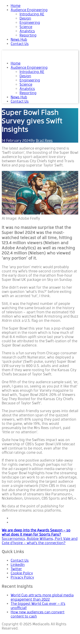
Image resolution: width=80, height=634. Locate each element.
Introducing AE (32, 14)
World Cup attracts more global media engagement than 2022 (42, 597)
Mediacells (15, 53)
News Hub (19, 39)
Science (26, 27)
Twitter (16, 569)
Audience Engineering (29, 10)
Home (15, 6)
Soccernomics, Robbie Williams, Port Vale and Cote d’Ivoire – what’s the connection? (40, 541)
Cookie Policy (22, 573)
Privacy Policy (22, 577)
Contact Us (20, 44)
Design (25, 18)
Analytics (27, 31)
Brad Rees (44, 140)
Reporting (28, 35)
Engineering (30, 22)
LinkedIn (18, 565)
